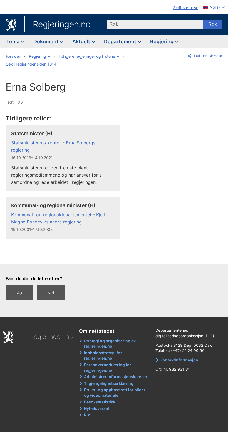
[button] (40, 56)
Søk (212, 24)
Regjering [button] (162, 41)
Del (196, 56)
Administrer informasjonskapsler (115, 376)
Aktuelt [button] (81, 41)
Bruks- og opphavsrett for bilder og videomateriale (114, 392)
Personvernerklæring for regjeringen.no (107, 367)
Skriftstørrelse (185, 7)
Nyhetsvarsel (96, 408)
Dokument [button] (46, 41)
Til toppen (66, 256)
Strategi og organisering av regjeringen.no (110, 343)
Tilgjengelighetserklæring (108, 383)
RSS (87, 415)
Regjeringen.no (62, 24)
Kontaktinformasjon (179, 360)
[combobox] (155, 24)
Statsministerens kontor (36, 142)
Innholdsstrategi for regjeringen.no (103, 355)
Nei (50, 292)
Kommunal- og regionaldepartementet (51, 214)
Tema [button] (13, 41)
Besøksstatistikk (99, 402)
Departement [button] (120, 41)
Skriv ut (215, 56)
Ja (19, 292)
